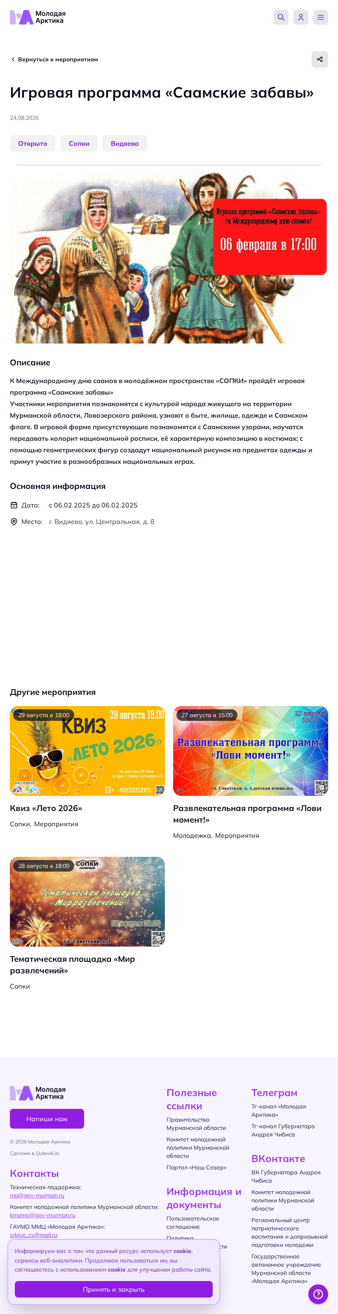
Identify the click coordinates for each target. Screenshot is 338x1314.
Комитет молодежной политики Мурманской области (282, 1200)
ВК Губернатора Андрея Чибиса (286, 1176)
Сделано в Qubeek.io (34, 1153)
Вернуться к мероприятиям (58, 59)
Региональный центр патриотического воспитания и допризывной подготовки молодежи (289, 1232)
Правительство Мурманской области (196, 1124)
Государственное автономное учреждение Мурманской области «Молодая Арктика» (286, 1269)
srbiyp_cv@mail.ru (33, 1235)
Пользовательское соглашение (193, 1222)
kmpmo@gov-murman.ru (42, 1215)
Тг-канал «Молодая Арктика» (278, 1110)
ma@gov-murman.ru (37, 1195)
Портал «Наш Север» (196, 1167)
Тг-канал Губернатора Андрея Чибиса (283, 1130)
